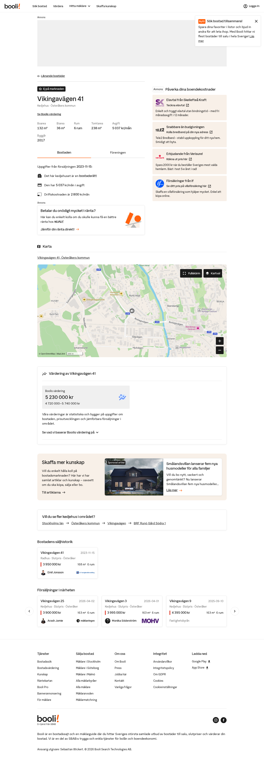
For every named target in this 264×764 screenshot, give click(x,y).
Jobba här (121, 674)
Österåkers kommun (85, 523)
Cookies (158, 680)
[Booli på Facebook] (224, 720)
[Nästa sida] (235, 611)
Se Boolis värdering (49, 114)
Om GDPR (159, 674)
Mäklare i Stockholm (88, 661)
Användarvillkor (162, 661)
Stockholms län (53, 523)
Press (118, 668)
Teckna (186, 105)
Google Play (199, 661)
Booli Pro (42, 687)
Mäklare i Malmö (85, 674)
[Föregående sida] (29, 611)
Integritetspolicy (163, 668)
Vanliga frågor (123, 687)
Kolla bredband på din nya (189, 132)
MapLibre (61, 353)
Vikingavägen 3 (116, 601)
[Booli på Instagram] (216, 720)
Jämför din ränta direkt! (57, 229)
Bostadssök (44, 661)
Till (51, 492)
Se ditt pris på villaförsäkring (188, 186)
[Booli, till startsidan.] (12, 6)
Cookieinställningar (165, 687)
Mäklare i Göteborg (87, 668)
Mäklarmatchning (86, 700)
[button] (132, 311)
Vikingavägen (116, 523)
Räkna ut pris (184, 159)
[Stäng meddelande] (256, 21)
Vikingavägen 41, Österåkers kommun (63, 257)
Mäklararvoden (85, 693)
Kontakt (119, 680)
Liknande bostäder (53, 76)
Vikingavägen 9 (180, 601)
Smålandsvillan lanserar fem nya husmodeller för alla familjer (192, 466)
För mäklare (44, 700)
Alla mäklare (83, 687)
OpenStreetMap (48, 353)
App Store (198, 667)
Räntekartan (44, 680)
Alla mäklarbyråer (86, 680)
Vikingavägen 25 (52, 601)
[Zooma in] (220, 341)
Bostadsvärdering (48, 668)
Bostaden (64, 152)
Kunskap (42, 674)
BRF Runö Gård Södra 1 (150, 523)
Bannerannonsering (49, 693)
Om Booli (120, 661)
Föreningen (118, 152)
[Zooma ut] (220, 350)
